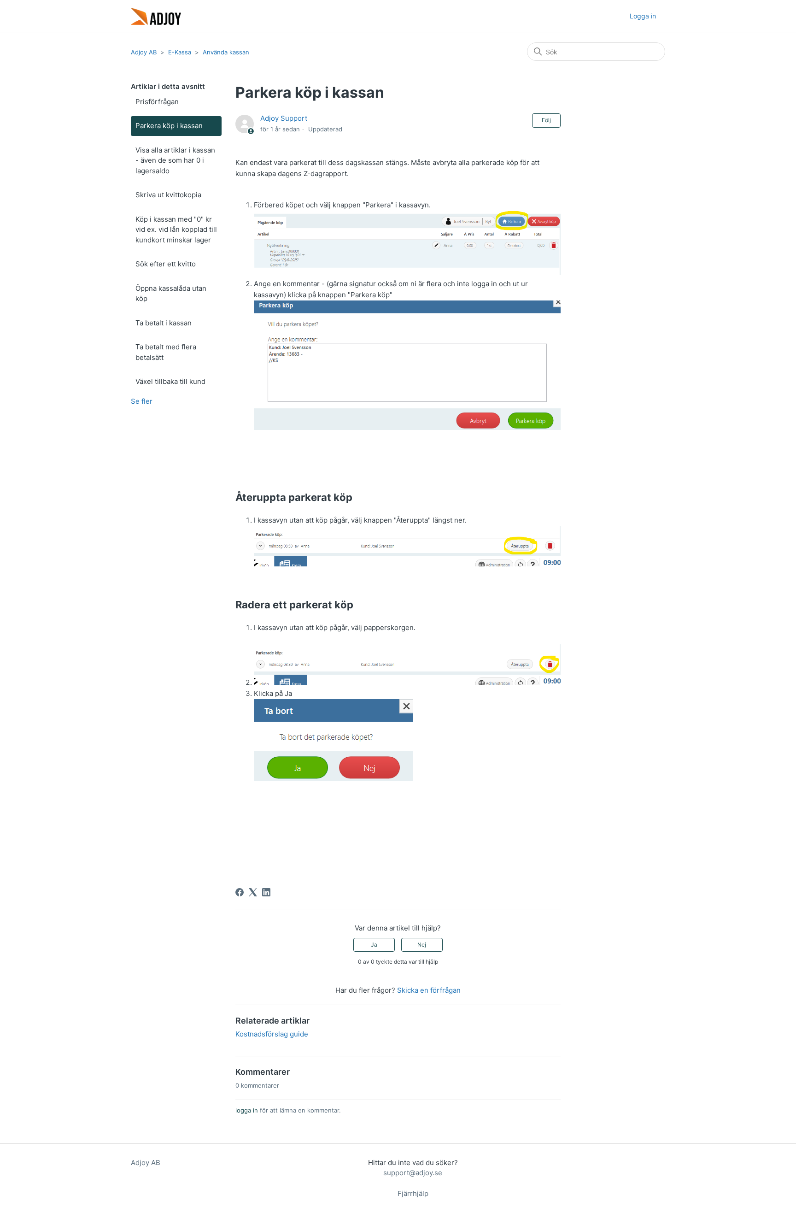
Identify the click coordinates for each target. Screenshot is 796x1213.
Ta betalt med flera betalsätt (165, 352)
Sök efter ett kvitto (165, 263)
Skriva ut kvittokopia (168, 194)
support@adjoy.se (412, 1172)
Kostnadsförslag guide (271, 1034)
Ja (374, 944)
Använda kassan (226, 52)
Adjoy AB (144, 52)
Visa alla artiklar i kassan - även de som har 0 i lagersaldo (175, 160)
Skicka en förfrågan (429, 990)
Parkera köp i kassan (169, 125)
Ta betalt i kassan (163, 322)
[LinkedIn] (266, 892)
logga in (246, 1110)
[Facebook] (239, 892)
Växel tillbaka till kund (170, 381)
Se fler (141, 401)
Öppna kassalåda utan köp (170, 293)
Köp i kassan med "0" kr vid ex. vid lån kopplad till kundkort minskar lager (176, 229)
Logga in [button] (643, 16)
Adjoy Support (283, 118)
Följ (546, 120)
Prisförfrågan (157, 101)
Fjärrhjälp (413, 1193)
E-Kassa (179, 52)
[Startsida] (156, 16)
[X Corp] (253, 892)
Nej (421, 944)
